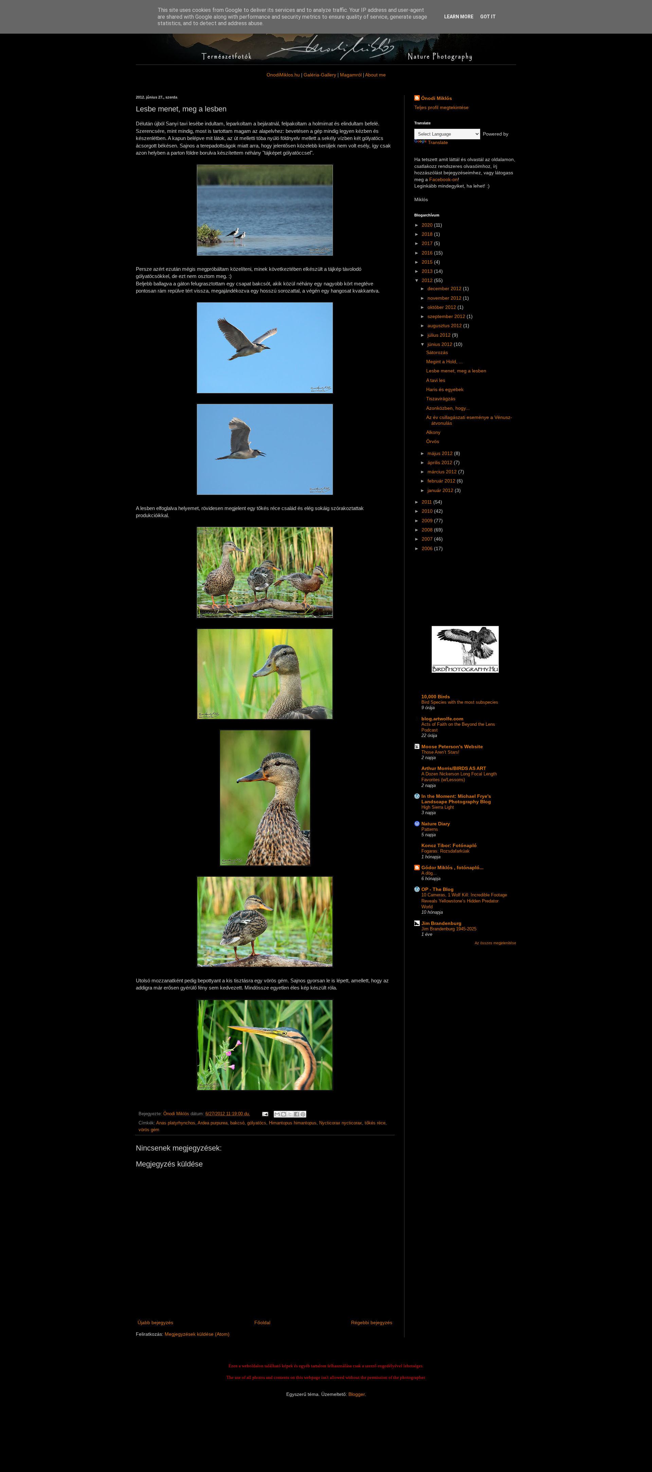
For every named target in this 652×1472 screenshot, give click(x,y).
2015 (428, 262)
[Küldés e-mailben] (277, 1114)
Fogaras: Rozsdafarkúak (445, 851)
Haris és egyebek (445, 389)
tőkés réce (375, 1123)
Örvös (432, 441)
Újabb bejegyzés (155, 1322)
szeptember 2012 (447, 316)
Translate (438, 142)
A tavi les (435, 380)
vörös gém (149, 1129)
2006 (428, 548)
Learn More (458, 16)
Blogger (356, 1394)
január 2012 (441, 490)
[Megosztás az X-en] (290, 1114)
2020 (428, 225)
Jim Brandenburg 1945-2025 (448, 928)
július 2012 (440, 335)
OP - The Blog (437, 889)
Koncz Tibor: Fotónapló (449, 845)
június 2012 (441, 344)
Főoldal (262, 1322)
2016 (428, 253)
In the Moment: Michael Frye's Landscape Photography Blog (456, 798)
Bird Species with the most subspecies (459, 702)
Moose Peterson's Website (452, 746)
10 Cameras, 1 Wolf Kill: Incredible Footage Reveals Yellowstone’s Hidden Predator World (464, 900)
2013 (428, 271)
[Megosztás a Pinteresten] (303, 1114)
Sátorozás (437, 352)
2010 (428, 511)
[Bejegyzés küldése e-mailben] (265, 1113)
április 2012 (441, 462)
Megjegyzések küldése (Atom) (197, 1334)
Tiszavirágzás (440, 398)
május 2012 (441, 453)
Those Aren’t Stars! (440, 752)
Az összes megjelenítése (495, 943)
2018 (428, 234)
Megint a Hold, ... (444, 361)
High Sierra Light (437, 807)
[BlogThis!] (283, 1114)
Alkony (433, 432)
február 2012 (442, 481)
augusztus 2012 (445, 325)
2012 (428, 280)
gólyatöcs (256, 1123)
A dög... (429, 873)
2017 (428, 243)
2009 (428, 520)
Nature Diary (435, 823)
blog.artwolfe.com (442, 718)
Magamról (351, 74)
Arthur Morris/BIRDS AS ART (453, 768)
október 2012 (442, 307)
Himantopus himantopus (292, 1123)
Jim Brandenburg (441, 923)
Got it (488, 16)
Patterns (429, 829)
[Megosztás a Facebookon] (296, 1114)
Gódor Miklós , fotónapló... (452, 867)
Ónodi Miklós (436, 98)
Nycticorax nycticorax (340, 1123)
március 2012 (443, 471)
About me (375, 74)
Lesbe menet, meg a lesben (456, 370)
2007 (428, 539)
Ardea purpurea (213, 1123)
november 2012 (445, 298)
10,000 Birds (435, 696)
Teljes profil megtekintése (441, 107)
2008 (428, 529)
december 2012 (445, 288)
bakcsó (237, 1123)
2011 (427, 502)
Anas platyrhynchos (175, 1123)
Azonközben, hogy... (448, 408)
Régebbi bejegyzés (371, 1322)
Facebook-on (443, 179)
